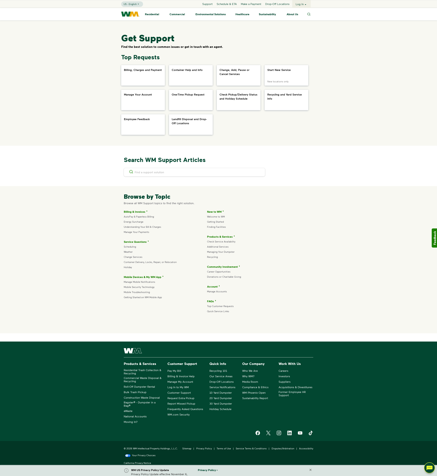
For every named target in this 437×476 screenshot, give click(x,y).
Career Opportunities (218, 271)
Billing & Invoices (134, 211)
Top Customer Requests (220, 306)
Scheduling (130, 246)
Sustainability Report (255, 398)
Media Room (250, 381)
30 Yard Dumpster (220, 403)
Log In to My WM (178, 387)
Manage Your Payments (136, 231)
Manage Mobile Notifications (139, 281)
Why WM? (248, 376)
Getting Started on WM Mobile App (143, 297)
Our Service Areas (220, 376)
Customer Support (179, 392)
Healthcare (242, 14)
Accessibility (306, 448)
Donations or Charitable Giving (224, 276)
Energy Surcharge (133, 221)
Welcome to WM (216, 216)
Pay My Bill (174, 370)
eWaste (128, 410)
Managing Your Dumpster (221, 251)
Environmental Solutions (210, 14)
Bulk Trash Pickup (135, 392)
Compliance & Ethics (255, 387)
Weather (128, 251)
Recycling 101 (218, 370)
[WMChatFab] (429, 468)
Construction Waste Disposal (142, 397)
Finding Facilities (216, 226)
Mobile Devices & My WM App (142, 277)
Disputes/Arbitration (283, 448)
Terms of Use (224, 448)
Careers (283, 370)
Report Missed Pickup (181, 403)
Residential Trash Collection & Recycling (142, 371)
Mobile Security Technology (139, 286)
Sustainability (267, 14)
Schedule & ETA (227, 4)
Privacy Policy (204, 448)
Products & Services (220, 236)
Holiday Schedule (220, 409)
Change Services (133, 256)
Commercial (177, 14)
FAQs (210, 301)
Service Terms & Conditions (251, 448)
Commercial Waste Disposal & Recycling (142, 379)
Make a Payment (251, 4)
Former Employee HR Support (292, 393)
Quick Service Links (218, 311)
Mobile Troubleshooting (137, 292)
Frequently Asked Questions (185, 409)
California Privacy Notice (137, 462)
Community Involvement (222, 266)
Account (212, 286)
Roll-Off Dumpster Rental (139, 386)
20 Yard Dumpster (220, 398)
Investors (284, 376)
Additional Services (218, 246)
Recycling (212, 256)
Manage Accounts (217, 291)
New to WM (214, 211)
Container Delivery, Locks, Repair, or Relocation (150, 262)
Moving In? (131, 421)
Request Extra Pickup (180, 398)
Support (207, 4)
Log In (300, 4)
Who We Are (250, 370)
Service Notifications (222, 387)
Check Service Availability (221, 241)
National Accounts (135, 416)
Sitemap (186, 448)
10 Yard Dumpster (220, 392)
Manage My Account (180, 381)
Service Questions (135, 241)
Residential (152, 14)
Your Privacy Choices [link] (144, 455)
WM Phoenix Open (254, 392)
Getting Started (215, 221)
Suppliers (285, 381)
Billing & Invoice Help (181, 376)
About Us (292, 14)
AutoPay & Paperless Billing (139, 216)
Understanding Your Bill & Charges (142, 226)
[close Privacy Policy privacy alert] (310, 470)
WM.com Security (178, 414)
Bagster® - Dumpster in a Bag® (140, 404)
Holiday (128, 267)
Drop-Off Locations (277, 4)
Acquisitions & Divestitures (295, 387)
